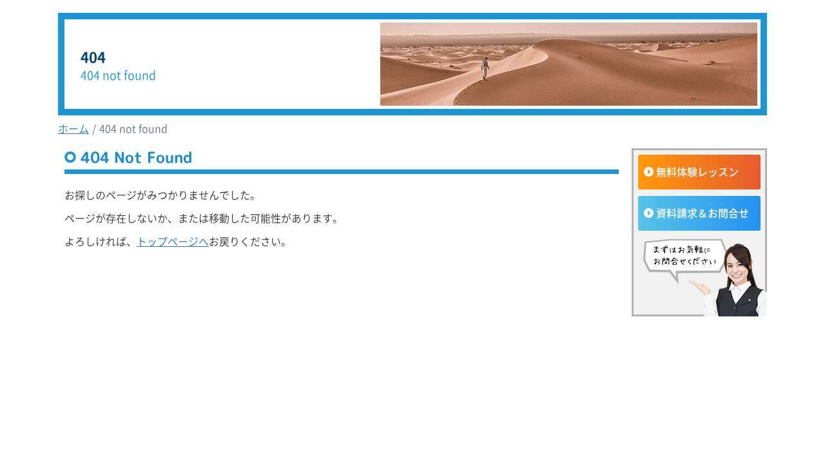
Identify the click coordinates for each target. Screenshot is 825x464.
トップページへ (173, 241)
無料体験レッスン (697, 171)
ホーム (73, 128)
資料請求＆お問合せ (702, 212)
